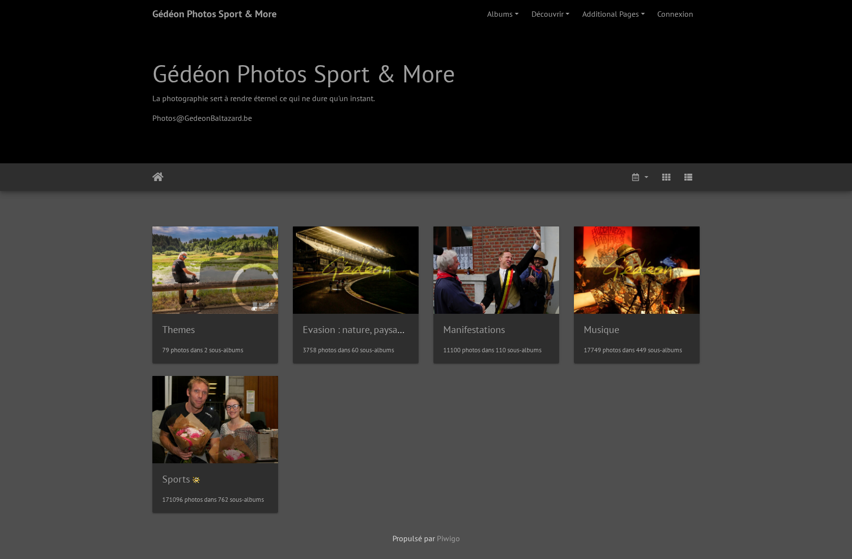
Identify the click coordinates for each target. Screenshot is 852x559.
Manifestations (474, 329)
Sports (176, 479)
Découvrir (548, 14)
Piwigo (448, 538)
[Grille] (666, 177)
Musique (601, 329)
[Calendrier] (639, 177)
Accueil (158, 177)
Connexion (675, 14)
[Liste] (688, 177)
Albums (500, 14)
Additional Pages (610, 14)
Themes (178, 329)
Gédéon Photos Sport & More (214, 13)
